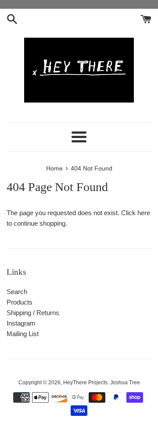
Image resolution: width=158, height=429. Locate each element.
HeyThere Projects (85, 382)
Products (19, 302)
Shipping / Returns (33, 312)
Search (17, 291)
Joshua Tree (125, 382)
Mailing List (23, 333)
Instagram (21, 323)
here (143, 212)
